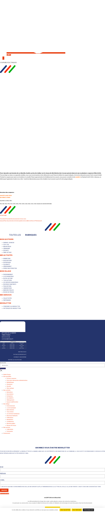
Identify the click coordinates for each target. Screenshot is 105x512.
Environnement (11, 405)
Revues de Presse (11, 425)
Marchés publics (11, 423)
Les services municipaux (13, 413)
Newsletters (10, 419)
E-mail (2, 480)
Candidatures (10, 421)
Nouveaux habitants (12, 415)
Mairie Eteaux (7, 374)
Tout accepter (65, 510)
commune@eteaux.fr (7, 339)
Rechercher (3, 362)
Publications (10, 417)
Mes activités (6, 255)
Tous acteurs (10, 411)
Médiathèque (10, 382)
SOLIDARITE (10, 398)
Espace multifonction (12, 402)
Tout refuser (76, 510)
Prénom (3, 473)
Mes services (5, 295)
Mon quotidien (6, 239)
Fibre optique (10, 388)
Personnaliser (88, 510)
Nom (1, 467)
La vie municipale (11, 407)
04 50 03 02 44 (6, 337)
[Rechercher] (3, 368)
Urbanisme (9, 384)
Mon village (5, 271)
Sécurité (9, 386)
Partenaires (10, 431)
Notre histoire (10, 409)
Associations (10, 394)
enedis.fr (77, 177)
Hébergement (10, 400)
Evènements (6, 433)
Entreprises (10, 396)
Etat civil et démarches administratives (17, 380)
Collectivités (10, 429)
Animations (10, 392)
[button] (52, 63)
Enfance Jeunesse (11, 378)
